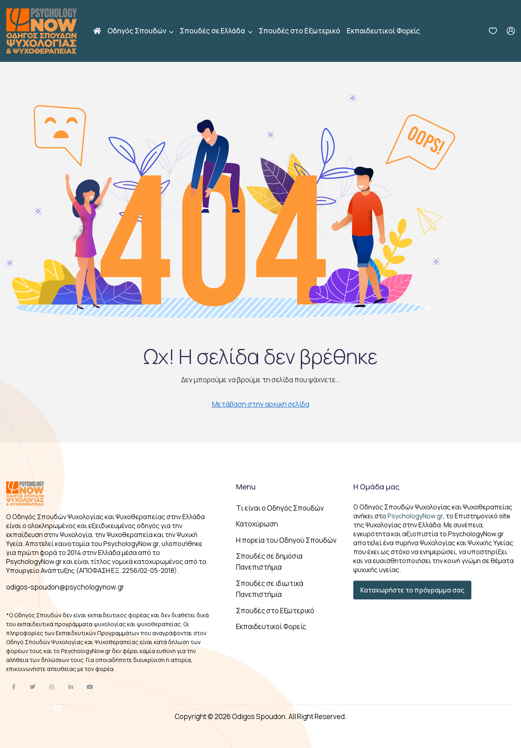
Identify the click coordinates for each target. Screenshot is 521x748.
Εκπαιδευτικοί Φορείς (383, 30)
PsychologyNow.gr (415, 515)
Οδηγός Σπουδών (137, 30)
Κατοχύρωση (257, 524)
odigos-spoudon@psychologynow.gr (65, 587)
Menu (246, 486)
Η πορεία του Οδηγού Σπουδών (286, 540)
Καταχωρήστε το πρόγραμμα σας (412, 590)
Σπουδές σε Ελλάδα (213, 30)
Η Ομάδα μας (376, 486)
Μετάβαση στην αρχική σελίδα (260, 404)
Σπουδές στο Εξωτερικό (299, 30)
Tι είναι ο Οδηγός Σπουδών (280, 508)
